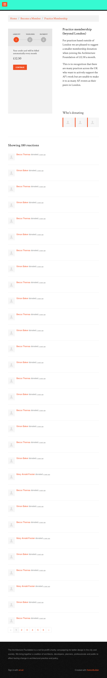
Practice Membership (55, 18)
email (21, 669)
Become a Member (30, 18)
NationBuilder (93, 669)
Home (13, 18)
